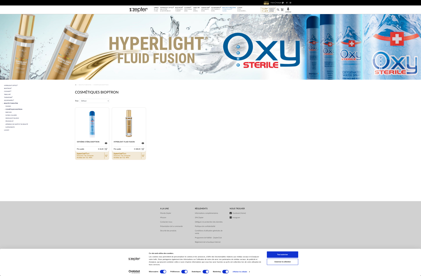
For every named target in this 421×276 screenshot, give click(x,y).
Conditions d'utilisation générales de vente (208, 232)
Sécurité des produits (168, 231)
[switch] (184, 271)
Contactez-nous (166, 222)
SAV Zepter (199, 217)
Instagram (236, 217)
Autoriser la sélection (282, 262)
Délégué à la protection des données (209, 222)
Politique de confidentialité (205, 226)
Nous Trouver (237, 209)
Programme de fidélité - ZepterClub (208, 238)
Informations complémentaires (206, 213)
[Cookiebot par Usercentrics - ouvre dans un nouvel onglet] (134, 271)
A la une (164, 209)
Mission (163, 217)
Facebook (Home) (239, 213)
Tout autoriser (282, 254)
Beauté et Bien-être (85, 84)
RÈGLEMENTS (201, 209)
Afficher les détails (240, 272)
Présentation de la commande (171, 226)
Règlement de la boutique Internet (207, 242)
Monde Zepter (165, 213)
